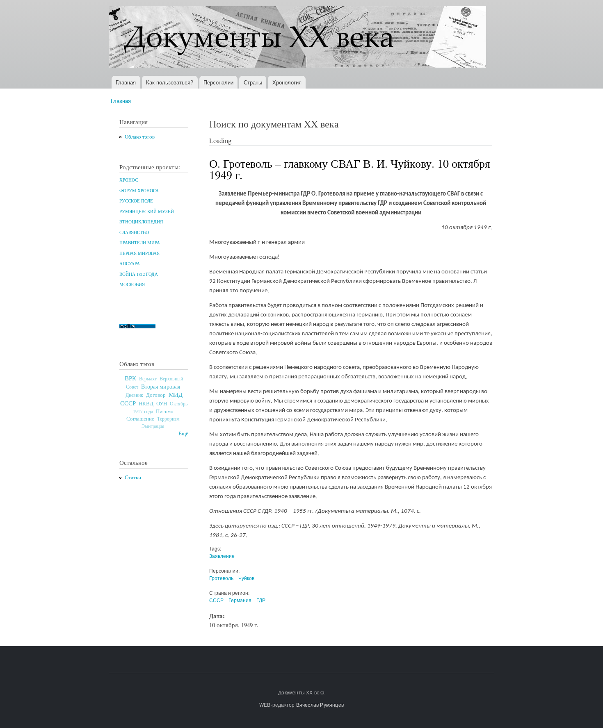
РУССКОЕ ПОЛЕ (136, 201)
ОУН (161, 403)
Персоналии (218, 82)
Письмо (165, 411)
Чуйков (246, 577)
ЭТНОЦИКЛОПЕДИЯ (141, 222)
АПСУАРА (129, 263)
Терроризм (168, 418)
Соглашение (140, 418)
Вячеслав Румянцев (320, 704)
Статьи (133, 477)
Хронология (287, 82)
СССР (216, 599)
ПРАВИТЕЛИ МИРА (139, 243)
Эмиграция (153, 426)
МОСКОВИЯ (132, 284)
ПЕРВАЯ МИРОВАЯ (139, 253)
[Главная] (298, 38)
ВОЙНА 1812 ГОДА (138, 274)
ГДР (260, 599)
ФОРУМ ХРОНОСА (139, 190)
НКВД (146, 403)
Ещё (183, 433)
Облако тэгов (140, 136)
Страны (253, 82)
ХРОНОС (128, 180)
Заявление (222, 555)
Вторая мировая (160, 386)
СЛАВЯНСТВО (134, 232)
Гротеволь (221, 577)
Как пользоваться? (169, 82)
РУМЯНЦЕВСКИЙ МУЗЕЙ (146, 211)
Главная (126, 82)
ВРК (130, 378)
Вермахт (148, 378)
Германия (239, 599)
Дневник (134, 394)
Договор (156, 394)
